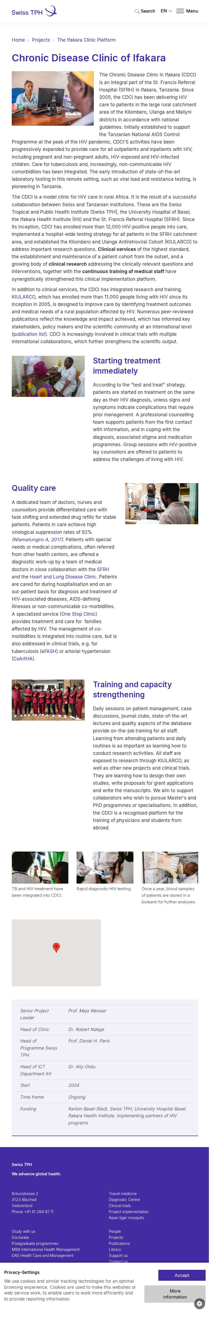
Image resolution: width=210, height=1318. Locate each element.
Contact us (118, 1261)
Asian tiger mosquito (126, 1217)
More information (175, 1294)
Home (18, 40)
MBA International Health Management (46, 1249)
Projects (41, 40)
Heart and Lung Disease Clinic (63, 577)
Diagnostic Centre (124, 1199)
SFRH (103, 569)
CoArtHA (23, 658)
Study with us (23, 1231)
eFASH (49, 651)
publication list (29, 334)
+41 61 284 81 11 (39, 1211)
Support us (118, 1255)
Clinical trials (120, 1205)
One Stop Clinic (78, 614)
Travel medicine (123, 1193)
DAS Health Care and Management (42, 1255)
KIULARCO (23, 297)
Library (115, 1249)
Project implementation (129, 1211)
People (115, 1231)
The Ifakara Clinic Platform (86, 40)
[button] (56, 948)
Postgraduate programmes (35, 1243)
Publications (119, 1243)
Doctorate (20, 1237)
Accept (182, 1275)
